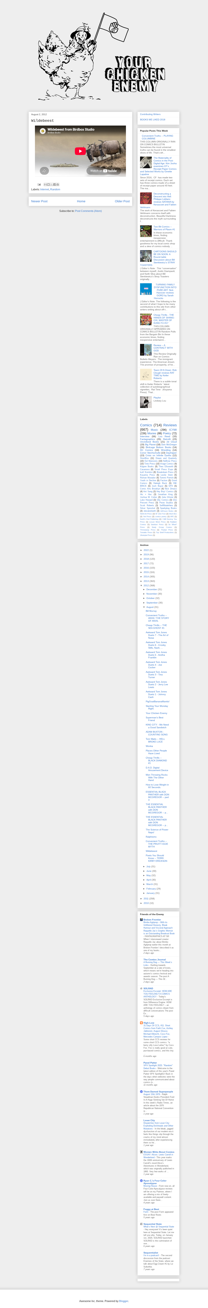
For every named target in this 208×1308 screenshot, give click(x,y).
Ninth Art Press (146, 514)
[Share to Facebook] (54, 184)
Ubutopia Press (146, 535)
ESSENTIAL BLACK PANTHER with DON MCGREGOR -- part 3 (157, 796)
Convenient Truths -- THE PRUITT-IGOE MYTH (157, 844)
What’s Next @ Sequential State (158, 1226)
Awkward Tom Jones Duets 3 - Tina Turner (156, 675)
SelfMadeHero (166, 505)
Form (146, 1212)
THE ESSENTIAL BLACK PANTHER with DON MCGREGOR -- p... (157, 808)
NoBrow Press (170, 461)
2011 (146, 898)
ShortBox (144, 458)
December (152, 589)
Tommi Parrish (167, 478)
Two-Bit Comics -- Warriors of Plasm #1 (164, 228)
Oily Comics (163, 500)
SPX (171, 486)
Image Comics (167, 464)
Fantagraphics (147, 439)
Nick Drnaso (171, 489)
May (148, 875)
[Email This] (45, 184)
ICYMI (173, 429)
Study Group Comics (162, 527)
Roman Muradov (148, 478)
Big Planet (150, 444)
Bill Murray (151, 611)
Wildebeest (151, 851)
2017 (147, 563)
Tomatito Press (146, 532)
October (150, 598)
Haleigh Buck (160, 483)
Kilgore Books (147, 466)
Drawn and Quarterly (166, 458)
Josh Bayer (157, 486)
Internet (44, 189)
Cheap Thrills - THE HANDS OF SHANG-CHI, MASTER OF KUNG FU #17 (164, 319)
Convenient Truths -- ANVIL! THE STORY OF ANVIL (157, 618)
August (150, 607)
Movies (151, 433)
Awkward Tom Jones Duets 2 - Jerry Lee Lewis (157, 685)
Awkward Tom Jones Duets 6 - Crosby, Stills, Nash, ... (156, 645)
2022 (147, 550)
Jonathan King (165, 494)
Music (154, 429)
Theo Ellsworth (166, 466)
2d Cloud (172, 441)
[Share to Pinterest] (57, 184)
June (149, 871)
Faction (163, 480)
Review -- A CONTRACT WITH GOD (163, 348)
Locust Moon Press (157, 522)
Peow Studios (166, 503)
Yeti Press (147, 516)
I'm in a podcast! (151, 1255)
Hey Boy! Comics (165, 491)
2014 (147, 576)
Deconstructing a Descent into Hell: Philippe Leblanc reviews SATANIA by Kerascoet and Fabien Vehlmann (158, 200)
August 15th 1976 (152, 1094)
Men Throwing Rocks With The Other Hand (157, 777)
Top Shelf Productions (165, 532)
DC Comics (146, 450)
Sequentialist (150, 1252)
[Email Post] (38, 184)
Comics (146, 425)
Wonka (149, 746)
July (148, 866)
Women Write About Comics (158, 1152)
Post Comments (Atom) (88, 211)
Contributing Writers (150, 114)
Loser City (149, 1120)
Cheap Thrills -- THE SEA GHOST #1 (156, 626)
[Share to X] (51, 184)
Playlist (157, 397)
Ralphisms (151, 836)
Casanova (145, 469)
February (151, 888)
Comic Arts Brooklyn (150, 489)
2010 (147, 903)
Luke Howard (146, 500)
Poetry (167, 433)
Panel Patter (150, 1062)
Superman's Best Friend (154, 719)
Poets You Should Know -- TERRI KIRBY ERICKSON (156, 858)
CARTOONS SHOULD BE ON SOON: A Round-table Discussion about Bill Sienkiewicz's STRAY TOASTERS (158, 258)
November (152, 593)
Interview (144, 436)
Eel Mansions (151, 461)
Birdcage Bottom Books (158, 447)
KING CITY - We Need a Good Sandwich (157, 726)
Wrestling (166, 450)
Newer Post (39, 201)
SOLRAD (148, 988)
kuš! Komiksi (146, 472)
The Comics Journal (154, 959)
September (152, 602)
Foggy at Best (151, 1209)
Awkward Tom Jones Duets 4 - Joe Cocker (156, 665)
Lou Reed (164, 436)
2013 (147, 581)
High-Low (148, 1023)
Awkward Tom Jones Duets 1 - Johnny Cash (156, 694)
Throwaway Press (148, 530)
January (150, 893)
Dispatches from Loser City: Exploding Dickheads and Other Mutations (158, 1126)
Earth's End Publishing (149, 519)
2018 (147, 559)
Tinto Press (149, 464)
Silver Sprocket (147, 508)
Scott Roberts (147, 505)
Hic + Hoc (146, 494)
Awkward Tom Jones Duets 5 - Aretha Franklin (156, 655)
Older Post (122, 201)
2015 (147, 572)
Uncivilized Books (149, 441)
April (149, 879)
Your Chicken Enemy (156, 713)
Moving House (150, 1186)
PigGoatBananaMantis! (157, 701)
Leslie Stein (167, 475)
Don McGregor (169, 444)
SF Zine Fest (160, 514)
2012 (147, 585)
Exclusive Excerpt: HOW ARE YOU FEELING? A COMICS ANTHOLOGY (157, 994)
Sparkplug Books (168, 508)
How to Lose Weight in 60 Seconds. (157, 786)
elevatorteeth (150, 511)
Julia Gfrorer (167, 497)
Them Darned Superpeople (158, 1091)
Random (55, 189)
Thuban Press (167, 530)
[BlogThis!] (48, 184)
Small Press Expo (164, 469)
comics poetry (161, 516)
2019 (147, 554)
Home (81, 201)
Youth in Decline (148, 480)
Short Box (173, 514)
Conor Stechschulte (150, 452)
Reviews (170, 425)
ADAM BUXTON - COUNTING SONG (157, 733)
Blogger (123, 1301)
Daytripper (171, 452)
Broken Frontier (152, 919)
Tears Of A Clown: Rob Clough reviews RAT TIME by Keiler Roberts (165, 374)
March (150, 884)
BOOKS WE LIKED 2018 (152, 119)
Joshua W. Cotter (148, 497)
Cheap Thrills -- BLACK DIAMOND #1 (156, 760)
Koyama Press (147, 475)
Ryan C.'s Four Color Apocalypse (154, 1182)
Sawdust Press (157, 524)
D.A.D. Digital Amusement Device (157, 769)
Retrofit (167, 439)
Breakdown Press (165, 472)
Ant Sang (147, 491)
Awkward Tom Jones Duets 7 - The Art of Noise (157, 635)
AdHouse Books (167, 511)
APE (172, 516)
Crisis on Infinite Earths (158, 455)
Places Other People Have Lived (156, 752)
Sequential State (152, 1224)
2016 (147, 567)
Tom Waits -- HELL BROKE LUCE (155, 740)
